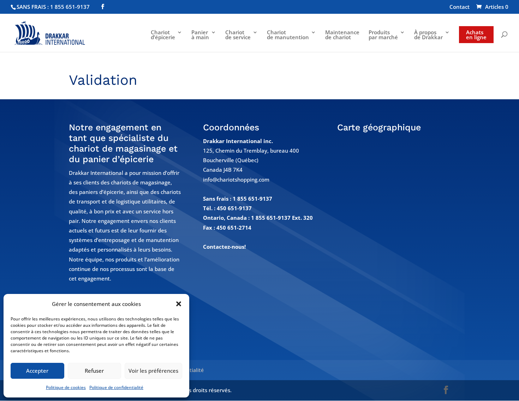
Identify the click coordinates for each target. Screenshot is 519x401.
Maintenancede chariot (342, 35)
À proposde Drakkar (428, 35)
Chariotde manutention (288, 35)
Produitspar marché (383, 35)
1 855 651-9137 (252, 198)
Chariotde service (238, 35)
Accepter (37, 370)
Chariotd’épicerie (163, 35)
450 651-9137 (234, 208)
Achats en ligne (476, 35)
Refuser (94, 370)
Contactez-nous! (224, 246)
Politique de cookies (66, 387)
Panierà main (200, 35)
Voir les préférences (153, 370)
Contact (459, 7)
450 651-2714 (233, 227)
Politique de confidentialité (116, 387)
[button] (178, 303)
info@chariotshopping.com (236, 179)
